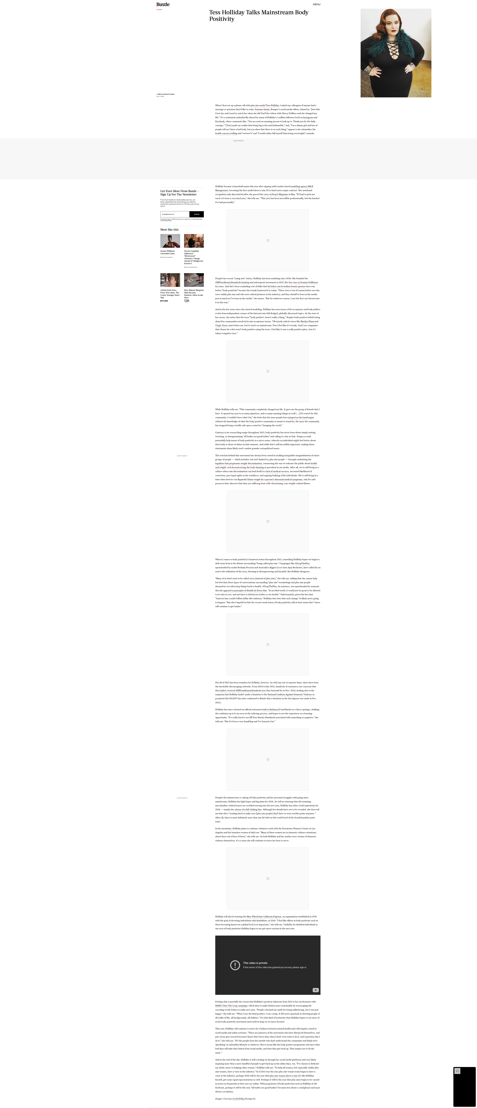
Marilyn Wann (307, 321)
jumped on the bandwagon (301, 417)
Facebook (219, 121)
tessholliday (238, 1098)
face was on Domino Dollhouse (303, 282)
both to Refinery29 (271, 709)
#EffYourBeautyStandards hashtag (232, 282)
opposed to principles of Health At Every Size (245, 590)
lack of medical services (277, 471)
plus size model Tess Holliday (265, 105)
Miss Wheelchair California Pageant (264, 916)
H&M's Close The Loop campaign (231, 1005)
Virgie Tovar (221, 325)
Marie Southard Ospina (166, 94)
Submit (196, 214)
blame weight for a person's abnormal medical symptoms (274, 479)
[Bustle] (163, 4)
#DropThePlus (302, 563)
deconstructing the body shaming (247, 467)
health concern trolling (226, 133)
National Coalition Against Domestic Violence (290, 694)
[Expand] (456, 1069)
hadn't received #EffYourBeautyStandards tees (243, 690)
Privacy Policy (167, 220)
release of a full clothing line (248, 809)
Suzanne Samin (262, 109)
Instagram (308, 117)
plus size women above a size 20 (285, 1075)
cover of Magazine (276, 194)
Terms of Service (197, 219)
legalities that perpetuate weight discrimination (238, 463)
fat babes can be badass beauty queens (286, 286)
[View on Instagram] (268, 240)
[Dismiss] (473, 1069)
